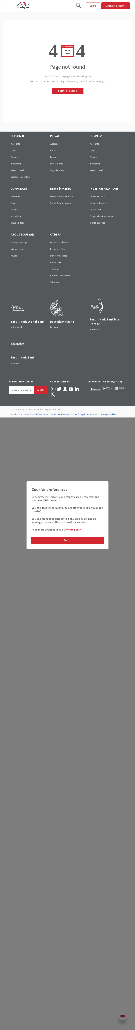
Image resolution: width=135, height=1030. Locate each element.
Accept (67, 540)
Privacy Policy (73, 529)
